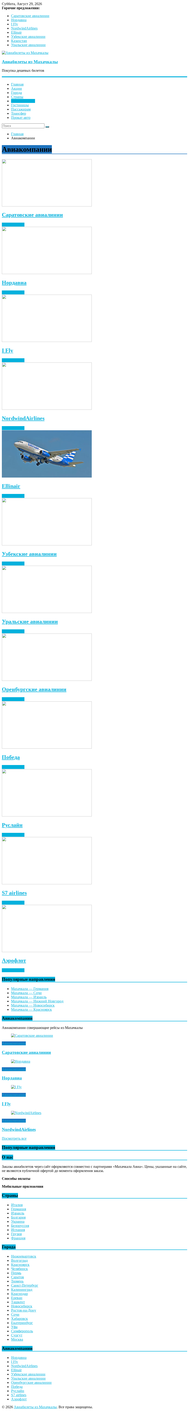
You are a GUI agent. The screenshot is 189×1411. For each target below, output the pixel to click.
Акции (16, 88)
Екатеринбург (22, 1323)
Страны (17, 97)
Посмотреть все (14, 1138)
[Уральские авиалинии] (47, 612)
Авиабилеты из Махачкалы (30, 61)
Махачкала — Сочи (26, 993)
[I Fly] (47, 341)
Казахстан (19, 41)
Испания (18, 1230)
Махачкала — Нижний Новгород (37, 1001)
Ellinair (16, 32)
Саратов (17, 1277)
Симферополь (22, 1331)
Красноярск (20, 1265)
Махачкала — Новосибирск (33, 1005)
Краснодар (19, 1294)
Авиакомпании (23, 101)
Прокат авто (20, 118)
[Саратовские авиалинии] (47, 205)
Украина (17, 1221)
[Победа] (47, 747)
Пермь (16, 1273)
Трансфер (18, 113)
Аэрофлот (14, 960)
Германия (18, 1209)
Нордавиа (19, 20)
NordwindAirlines (24, 28)
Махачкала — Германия (29, 989)
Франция (18, 1238)
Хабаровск (19, 1319)
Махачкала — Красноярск (31, 1009)
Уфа (14, 1327)
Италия (17, 1205)
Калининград (21, 1289)
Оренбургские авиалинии (34, 689)
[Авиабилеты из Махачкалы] (25, 53)
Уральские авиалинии (28, 45)
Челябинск (19, 1269)
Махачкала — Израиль (29, 997)
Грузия (16, 1234)
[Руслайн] (47, 815)
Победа (11, 757)
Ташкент (18, 1302)
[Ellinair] (47, 476)
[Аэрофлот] (47, 951)
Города (16, 93)
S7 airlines (14, 893)
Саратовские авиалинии (30, 16)
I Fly (14, 24)
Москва (17, 1339)
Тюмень (17, 1281)
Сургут (16, 1335)
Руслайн (12, 825)
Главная (17, 84)
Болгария (18, 1217)
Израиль (17, 1213)
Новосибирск (21, 1306)
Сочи (15, 1314)
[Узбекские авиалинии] (47, 544)
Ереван (16, 1298)
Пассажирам (21, 109)
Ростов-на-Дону (23, 1310)
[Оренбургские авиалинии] (47, 680)
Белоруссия (20, 1226)
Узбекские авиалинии (28, 37)
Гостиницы (20, 105)
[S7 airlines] (47, 883)
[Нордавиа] (47, 273)
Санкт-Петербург (24, 1285)
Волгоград (19, 1260)
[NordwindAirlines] (47, 408)
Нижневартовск (23, 1256)
